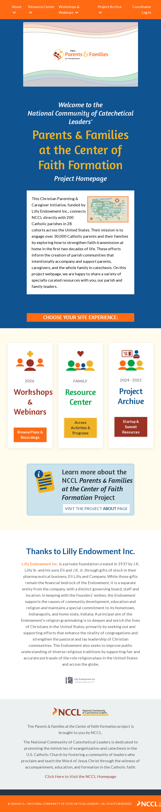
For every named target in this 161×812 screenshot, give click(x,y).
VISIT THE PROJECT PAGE (96, 508)
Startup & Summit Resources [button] (131, 426)
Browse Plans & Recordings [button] (30, 435)
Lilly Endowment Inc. (40, 563)
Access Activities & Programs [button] (80, 427)
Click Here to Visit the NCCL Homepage (80, 776)
